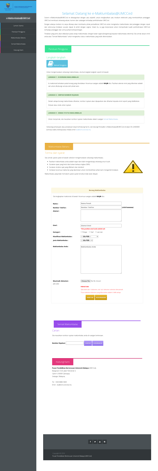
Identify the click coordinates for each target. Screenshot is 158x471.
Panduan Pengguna (18, 32)
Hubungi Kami (18, 50)
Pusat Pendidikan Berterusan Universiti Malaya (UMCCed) (72, 456)
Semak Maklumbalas (18, 44)
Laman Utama (18, 26)
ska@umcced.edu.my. (83, 130)
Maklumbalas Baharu (18, 38)
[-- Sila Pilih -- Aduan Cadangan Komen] (87, 240)
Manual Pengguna (59, 65)
